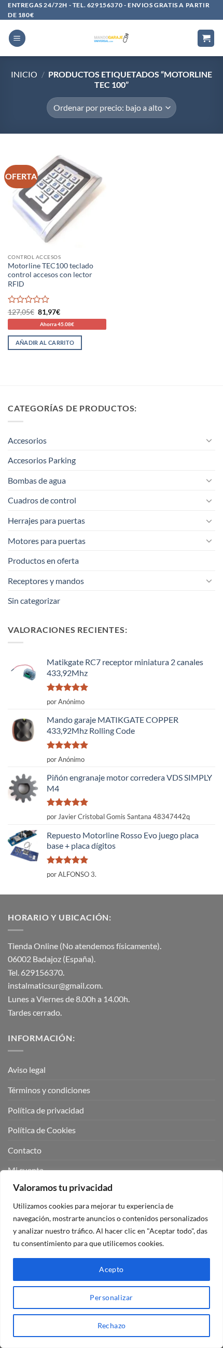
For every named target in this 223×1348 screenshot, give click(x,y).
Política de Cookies (42, 1130)
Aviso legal (27, 1069)
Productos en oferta (43, 560)
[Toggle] (209, 440)
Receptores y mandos (46, 581)
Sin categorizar (34, 600)
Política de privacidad (46, 1110)
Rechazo (111, 1325)
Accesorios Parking (42, 460)
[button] (17, 38)
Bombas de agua (37, 480)
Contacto (24, 1150)
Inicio (24, 74)
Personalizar (111, 1297)
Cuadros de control (42, 500)
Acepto (111, 1269)
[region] (111, 1259)
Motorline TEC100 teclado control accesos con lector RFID (50, 275)
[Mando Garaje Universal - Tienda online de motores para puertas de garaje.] (111, 38)
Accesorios (27, 440)
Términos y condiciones (49, 1090)
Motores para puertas (47, 541)
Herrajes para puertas (46, 520)
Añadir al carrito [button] (45, 342)
